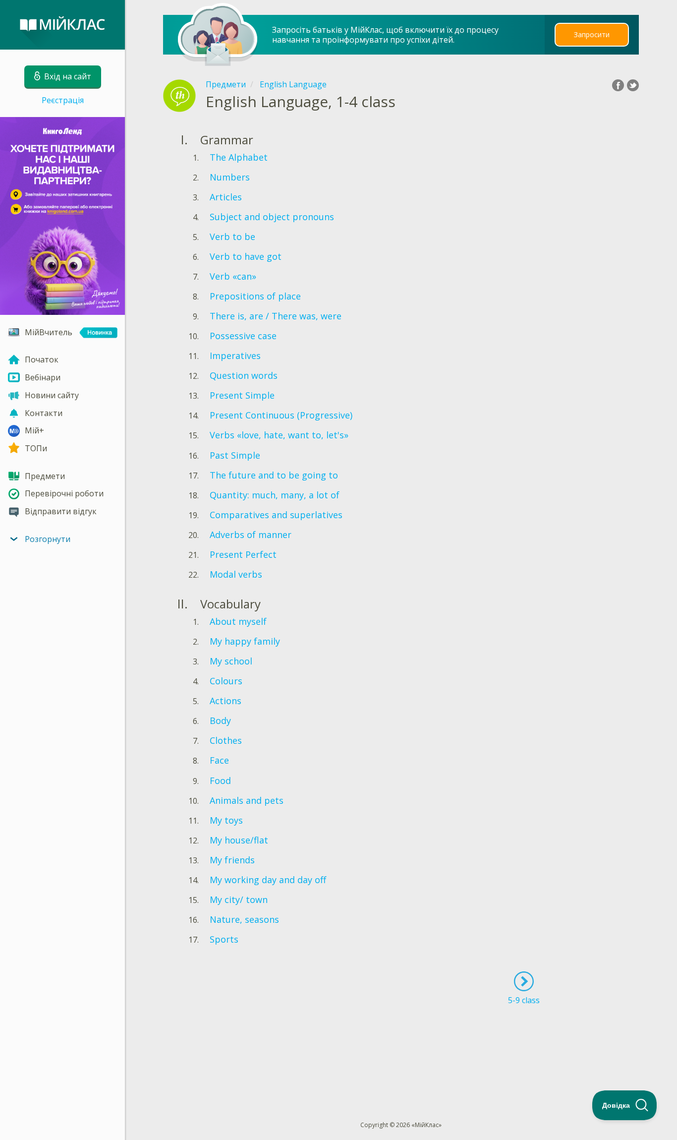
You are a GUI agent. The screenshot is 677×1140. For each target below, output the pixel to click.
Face (219, 760)
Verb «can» (233, 276)
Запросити (592, 34)
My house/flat (239, 840)
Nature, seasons (244, 919)
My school (231, 661)
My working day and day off (268, 880)
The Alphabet (239, 157)
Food (220, 780)
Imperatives (235, 355)
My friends (232, 860)
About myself (238, 621)
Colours (226, 681)
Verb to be (232, 236)
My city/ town (239, 899)
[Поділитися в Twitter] (633, 85)
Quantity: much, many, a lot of (274, 495)
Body (220, 720)
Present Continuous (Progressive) (281, 415)
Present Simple (242, 395)
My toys (226, 820)
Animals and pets (246, 800)
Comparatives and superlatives (276, 515)
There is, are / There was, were (275, 316)
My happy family (245, 641)
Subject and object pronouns (272, 217)
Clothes (226, 740)
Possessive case (243, 336)
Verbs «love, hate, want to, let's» (279, 435)
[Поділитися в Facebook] (618, 85)
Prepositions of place (255, 296)
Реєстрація (63, 100)
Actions (225, 701)
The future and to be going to (274, 475)
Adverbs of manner (250, 534)
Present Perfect (243, 554)
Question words (244, 375)
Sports (224, 939)
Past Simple (235, 455)
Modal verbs (236, 574)
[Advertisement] (401, 1045)
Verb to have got (246, 256)
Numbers (230, 177)
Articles (226, 197)
